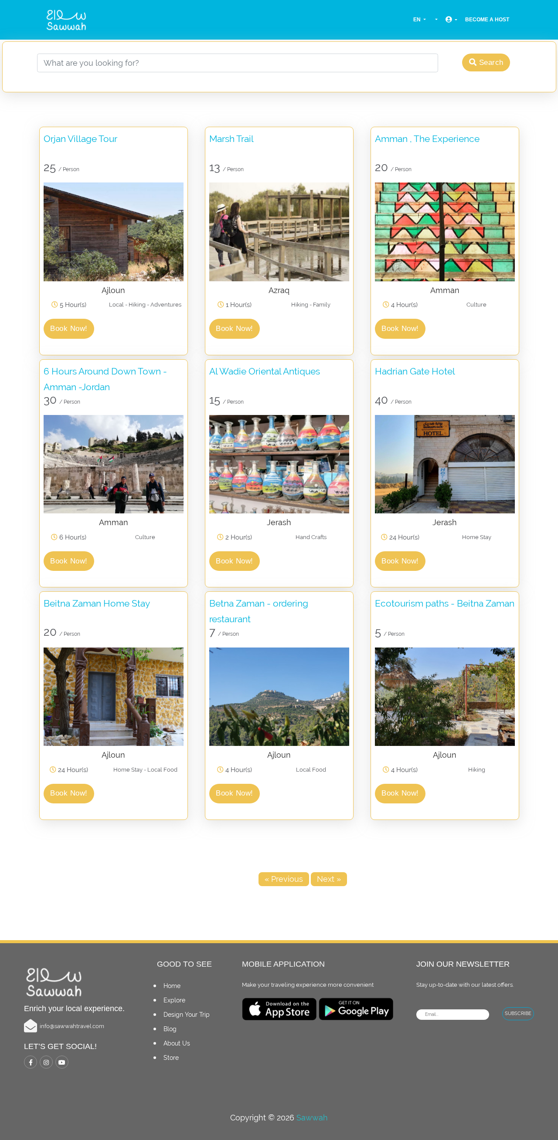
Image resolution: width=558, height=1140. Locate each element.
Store (171, 1057)
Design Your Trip (186, 1014)
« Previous (284, 879)
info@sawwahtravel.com (72, 1026)
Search (490, 62)
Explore (174, 1000)
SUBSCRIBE (518, 1013)
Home (171, 985)
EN (417, 20)
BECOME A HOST (487, 20)
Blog (170, 1028)
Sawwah (312, 1117)
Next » (329, 879)
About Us (176, 1043)
